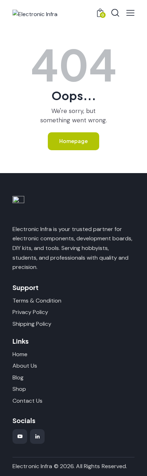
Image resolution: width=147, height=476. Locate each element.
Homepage (73, 141)
